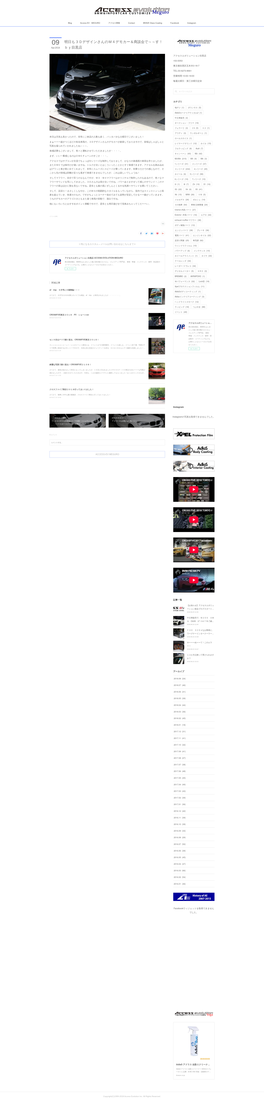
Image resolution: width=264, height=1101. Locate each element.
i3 (177, 184)
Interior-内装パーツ (185, 209)
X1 (207, 184)
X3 (178, 189)
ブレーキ (203, 230)
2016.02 (180, 877)
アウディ (180, 133)
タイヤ (206, 255)
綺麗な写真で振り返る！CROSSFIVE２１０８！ (70, 364)
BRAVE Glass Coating (152, 23)
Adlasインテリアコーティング (189, 296)
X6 (178, 194)
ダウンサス (194, 107)
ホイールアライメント (186, 255)
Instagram (191, 23)
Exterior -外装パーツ (186, 214)
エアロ (206, 214)
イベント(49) (53, 216)
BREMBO (181, 276)
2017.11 (180, 738)
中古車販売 (181, 117)
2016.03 (180, 870)
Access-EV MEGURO (90, 23)
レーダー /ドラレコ (185, 265)
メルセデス (182, 199)
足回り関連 (182, 240)
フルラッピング (183, 148)
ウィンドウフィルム (186, 245)
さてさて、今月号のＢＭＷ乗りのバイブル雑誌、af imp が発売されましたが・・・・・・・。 (85, 295)
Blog (70, 23)
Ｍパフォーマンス (185, 281)
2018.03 (180, 711)
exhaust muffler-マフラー (188, 220)
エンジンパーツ (184, 230)
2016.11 (180, 817)
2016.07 (180, 844)
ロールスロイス (183, 138)
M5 (193, 158)
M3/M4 (181, 158)
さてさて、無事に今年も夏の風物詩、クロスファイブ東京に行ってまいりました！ (80, 394)
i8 (186, 184)
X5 (198, 189)
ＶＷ (202, 194)
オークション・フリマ (187, 122)
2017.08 (180, 758)
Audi (199, 148)
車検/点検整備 (199, 204)
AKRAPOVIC (197, 276)
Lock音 (204, 281)
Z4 (196, 184)
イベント (181, 312)
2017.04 (180, 784)
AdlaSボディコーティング (188, 291)
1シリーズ (181, 163)
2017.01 (180, 804)
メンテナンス (202, 250)
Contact (131, 23)
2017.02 (180, 797)
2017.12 (180, 731)
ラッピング (182, 306)
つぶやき (199, 306)
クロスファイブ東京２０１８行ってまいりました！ (72, 389)
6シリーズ (181, 179)
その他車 (181, 204)
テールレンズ (183, 260)
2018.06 (180, 691)
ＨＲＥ (202, 271)
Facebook (174, 23)
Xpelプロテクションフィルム (189, 286)
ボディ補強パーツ (185, 225)
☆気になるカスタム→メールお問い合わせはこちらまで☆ (107, 244)
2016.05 (180, 857)
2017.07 (180, 764)
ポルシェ (199, 199)
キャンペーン (183, 153)
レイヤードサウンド (186, 143)
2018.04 (180, 705)
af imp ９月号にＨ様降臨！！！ (65, 289)
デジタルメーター (184, 271)
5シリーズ (196, 174)
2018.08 (180, 678)
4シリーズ (200, 168)
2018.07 (180, 685)
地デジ (179, 107)
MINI (190, 194)
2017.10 (180, 744)
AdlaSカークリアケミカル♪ (188, 112)
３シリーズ (182, 168)
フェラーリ (181, 128)
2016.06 (180, 850)
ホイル (206, 143)
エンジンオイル (202, 235)
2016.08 (180, 837)
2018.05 (180, 698)
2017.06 (180, 771)
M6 (204, 158)
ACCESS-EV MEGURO (107, 454)
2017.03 (180, 791)
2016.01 (180, 883)
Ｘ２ (206, 128)
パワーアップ (182, 250)
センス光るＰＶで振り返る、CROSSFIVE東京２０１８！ (74, 339)
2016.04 (180, 863)
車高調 (198, 240)
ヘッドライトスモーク (187, 301)
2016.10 (180, 824)
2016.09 (180, 830)
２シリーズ (199, 163)
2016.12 (180, 811)
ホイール (180, 174)
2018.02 (180, 718)
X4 (189, 189)
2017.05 (180, 777)
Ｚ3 (195, 128)
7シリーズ (199, 179)
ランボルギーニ (198, 133)
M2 (198, 153)
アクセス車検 (114, 23)
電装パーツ (182, 235)
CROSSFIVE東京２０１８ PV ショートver (69, 314)
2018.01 (180, 724)
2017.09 (180, 751)
